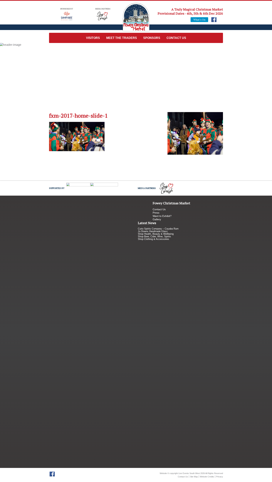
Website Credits (207, 477)
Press (156, 212)
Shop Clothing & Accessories (153, 239)
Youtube (220, 19)
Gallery (157, 219)
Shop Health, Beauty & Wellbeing (156, 233)
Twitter (58, 474)
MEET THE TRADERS (121, 37)
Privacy (219, 477)
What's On (199, 19)
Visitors (93, 37)
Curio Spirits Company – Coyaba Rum (158, 228)
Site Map (194, 477)
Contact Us (176, 37)
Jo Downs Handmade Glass (153, 231)
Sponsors (151, 37)
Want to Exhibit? (162, 216)
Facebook (214, 19)
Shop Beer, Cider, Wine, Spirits (154, 236)
